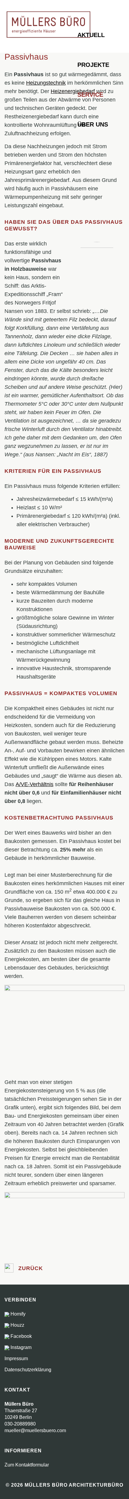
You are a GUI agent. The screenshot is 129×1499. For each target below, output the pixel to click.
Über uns (92, 124)
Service (90, 94)
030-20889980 (20, 1423)
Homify (17, 1313)
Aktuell (91, 35)
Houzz (16, 1325)
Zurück (29, 1268)
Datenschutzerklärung (27, 1369)
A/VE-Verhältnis (34, 784)
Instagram (20, 1347)
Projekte (93, 64)
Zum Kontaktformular (26, 1464)
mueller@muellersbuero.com (35, 1430)
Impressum (16, 1358)
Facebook (20, 1336)
